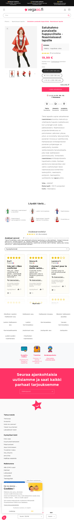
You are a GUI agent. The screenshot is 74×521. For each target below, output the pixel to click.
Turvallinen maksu (10, 450)
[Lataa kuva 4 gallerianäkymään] (29, 74)
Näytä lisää (36, 303)
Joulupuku (63, 330)
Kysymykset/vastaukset (11, 441)
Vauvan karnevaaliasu (64, 324)
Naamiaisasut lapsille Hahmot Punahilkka (42, 219)
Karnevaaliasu (46, 322)
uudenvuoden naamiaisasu (10, 337)
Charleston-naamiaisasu (28, 337)
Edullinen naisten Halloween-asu (10, 315)
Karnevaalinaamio (10, 330)
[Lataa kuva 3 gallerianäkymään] (23, 74)
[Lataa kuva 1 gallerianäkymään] (12, 74)
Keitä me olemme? (10, 424)
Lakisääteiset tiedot (10, 430)
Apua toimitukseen (10, 447)
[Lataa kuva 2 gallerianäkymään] (17, 74)
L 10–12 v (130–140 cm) (52, 80)
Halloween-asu (28, 314)
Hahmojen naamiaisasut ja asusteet (19, 211)
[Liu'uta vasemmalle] (7, 74)
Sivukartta (7, 421)
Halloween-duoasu (46, 314)
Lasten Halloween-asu (10, 324)
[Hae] (69, 15)
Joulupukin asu (45, 330)
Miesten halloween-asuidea (63, 315)
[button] (4, 10)
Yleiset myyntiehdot (10, 427)
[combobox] (37, 15)
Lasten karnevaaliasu (42, 211)
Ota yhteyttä (8, 453)
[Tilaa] (52, 391)
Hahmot (7, 470)
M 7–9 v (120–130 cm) (52, 75)
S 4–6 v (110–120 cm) (52, 71)
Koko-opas (7, 439)
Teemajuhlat (8, 478)
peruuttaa (7, 455)
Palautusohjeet (8, 444)
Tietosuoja (7, 418)
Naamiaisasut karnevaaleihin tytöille (18, 219)
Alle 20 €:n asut (10, 467)
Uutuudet (7, 476)
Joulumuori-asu (28, 330)
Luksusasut (8, 473)
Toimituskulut (55, 61)
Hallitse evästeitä (10, 458)
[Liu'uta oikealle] (35, 74)
